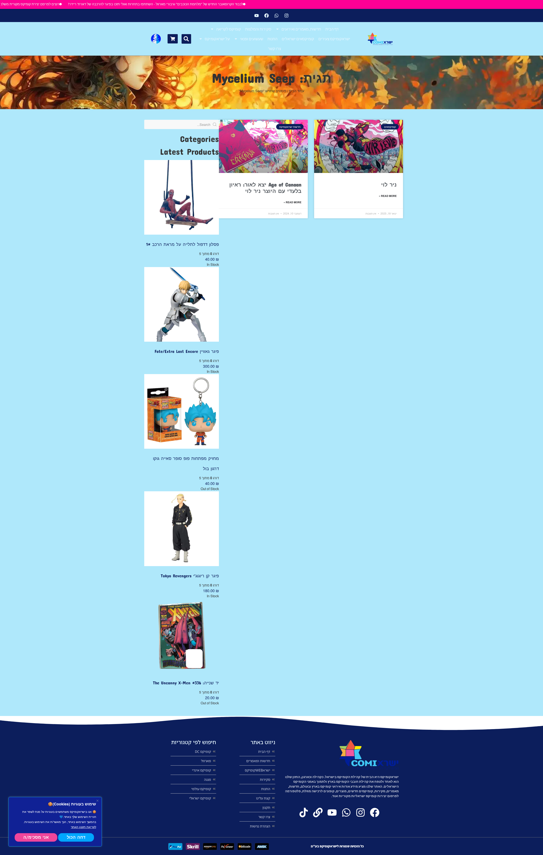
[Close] (97, 800)
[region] (55, 822)
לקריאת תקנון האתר (83, 827)
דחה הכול (76, 837)
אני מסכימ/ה (36, 837)
